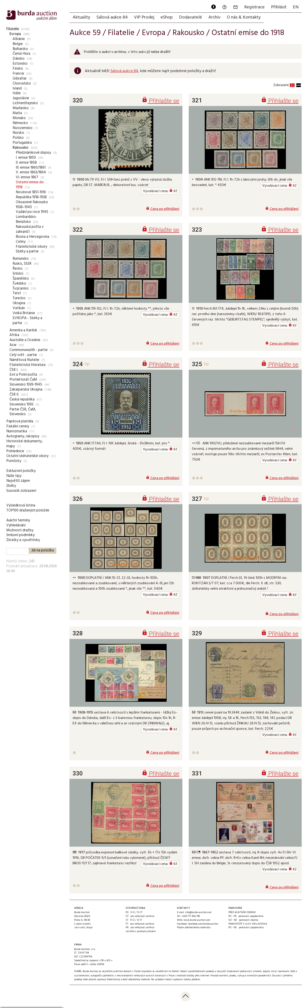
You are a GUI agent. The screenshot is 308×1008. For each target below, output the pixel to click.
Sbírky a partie (27, 251)
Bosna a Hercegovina (32, 237)
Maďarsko (21, 108)
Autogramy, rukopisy (22, 436)
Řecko (18, 269)
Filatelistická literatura (27, 365)
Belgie (18, 44)
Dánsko (19, 59)
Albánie (19, 39)
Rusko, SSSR (22, 264)
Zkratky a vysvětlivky (23, 540)
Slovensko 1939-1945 (25, 385)
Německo (20, 123)
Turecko (19, 298)
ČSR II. (14, 394)
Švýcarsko (21, 288)
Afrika (14, 335)
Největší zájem (18, 481)
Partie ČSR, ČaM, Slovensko (22, 411)
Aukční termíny (18, 520)
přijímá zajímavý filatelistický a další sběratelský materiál (119, 979)
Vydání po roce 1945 (32, 212)
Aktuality (81, 17)
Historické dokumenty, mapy (24, 443)
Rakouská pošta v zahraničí (30, 229)
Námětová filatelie (24, 360)
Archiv (214, 17)
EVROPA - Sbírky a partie (27, 320)
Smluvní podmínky (20, 535)
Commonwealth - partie (28, 350)
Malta (17, 113)
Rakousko (20, 148)
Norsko (18, 133)
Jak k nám (79, 928)
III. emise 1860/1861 (31, 168)
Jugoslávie (21, 98)
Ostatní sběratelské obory (27, 456)
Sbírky (11, 486)
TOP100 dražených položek (27, 510)
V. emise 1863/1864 (31, 172)
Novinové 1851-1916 (31, 192)
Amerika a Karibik (23, 330)
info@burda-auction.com (198, 912)
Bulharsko (20, 49)
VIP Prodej (144, 17)
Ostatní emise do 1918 (30, 184)
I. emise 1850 (26, 158)
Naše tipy (13, 476)
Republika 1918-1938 (31, 197)
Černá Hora (21, 54)
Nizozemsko (22, 128)
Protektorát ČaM (23, 380)
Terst (17, 293)
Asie (12, 345)
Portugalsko (22, 143)
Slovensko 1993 (21, 404)
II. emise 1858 (26, 163)
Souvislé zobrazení (21, 491)
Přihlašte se (160, 100)
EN (296, 7)
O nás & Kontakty (244, 17)
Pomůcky (13, 461)
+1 (174, 167)
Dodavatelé (190, 17)
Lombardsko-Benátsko (26, 219)
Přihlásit (279, 7)
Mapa (89, 928)
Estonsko (20, 64)
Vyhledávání (15, 525)
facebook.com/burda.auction (203, 924)
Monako (19, 118)
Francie (18, 74)
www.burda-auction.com (197, 920)
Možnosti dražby (19, 530)
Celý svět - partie (23, 355)
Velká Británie (24, 313)
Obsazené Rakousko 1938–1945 (32, 204)
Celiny (20, 242)
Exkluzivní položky (21, 471)
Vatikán (19, 308)
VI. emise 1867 (27, 177)
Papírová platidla (19, 421)
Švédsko (19, 283)
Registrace (254, 7)
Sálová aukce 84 (112, 17)
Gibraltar (20, 78)
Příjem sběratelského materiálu (194, 928)
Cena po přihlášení (162, 209)
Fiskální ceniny (17, 426)
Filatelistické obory (31, 247)
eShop (167, 17)
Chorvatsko (22, 83)
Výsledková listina (20, 505)
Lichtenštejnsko (25, 103)
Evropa (15, 34)
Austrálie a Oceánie (24, 340)
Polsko (18, 138)
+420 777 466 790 (191, 916)
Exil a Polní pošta (23, 375)
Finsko (18, 69)
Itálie (17, 93)
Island (17, 88)
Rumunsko (21, 259)
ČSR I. (13, 370)
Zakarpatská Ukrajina (25, 389)
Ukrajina (19, 303)
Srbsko (18, 274)
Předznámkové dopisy (33, 153)
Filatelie (12, 29)
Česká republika (21, 399)
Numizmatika (16, 431)
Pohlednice (15, 451)
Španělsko (21, 279)
